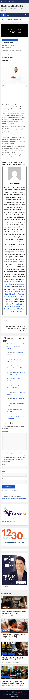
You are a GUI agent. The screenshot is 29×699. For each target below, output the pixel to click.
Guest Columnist (16, 616)
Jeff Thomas (15, 45)
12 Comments (7, 47)
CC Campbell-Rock (18, 685)
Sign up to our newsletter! (10, 490)
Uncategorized (14, 39)
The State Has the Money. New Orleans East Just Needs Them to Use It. (14, 306)
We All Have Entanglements (11, 321)
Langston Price (16, 639)
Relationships (6, 39)
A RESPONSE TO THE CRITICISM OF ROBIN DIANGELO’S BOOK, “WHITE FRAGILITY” (15, 328)
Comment (5, 431)
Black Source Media (12, 5)
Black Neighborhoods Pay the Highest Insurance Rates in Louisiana (15, 284)
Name (4, 464)
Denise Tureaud (17, 662)
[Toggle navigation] (8, 15)
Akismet (6, 459)
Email (4, 471)
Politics (5, 653)
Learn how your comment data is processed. (14, 498)
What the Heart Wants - (19, 398)
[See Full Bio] (24, 311)
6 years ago (7, 45)
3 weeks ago (7, 639)
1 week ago (7, 616)
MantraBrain (14, 696)
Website (4, 479)
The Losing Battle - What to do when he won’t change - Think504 (16, 346)
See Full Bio (19, 311)
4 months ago (7, 662)
